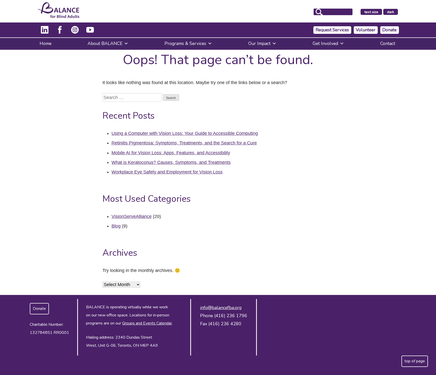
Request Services (332, 30)
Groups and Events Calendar (147, 323)
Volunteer (365, 30)
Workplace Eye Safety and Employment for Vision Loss (167, 171)
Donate (389, 30)
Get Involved (325, 43)
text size (371, 11)
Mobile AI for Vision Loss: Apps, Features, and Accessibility (171, 152)
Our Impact (259, 43)
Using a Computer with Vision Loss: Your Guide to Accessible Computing (185, 133)
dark (392, 12)
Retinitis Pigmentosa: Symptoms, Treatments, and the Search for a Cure (184, 142)
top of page (414, 361)
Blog (116, 226)
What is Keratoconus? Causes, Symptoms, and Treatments (171, 162)
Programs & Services (185, 43)
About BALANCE (105, 43)
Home (45, 43)
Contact (387, 43)
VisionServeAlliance (132, 216)
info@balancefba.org (220, 308)
